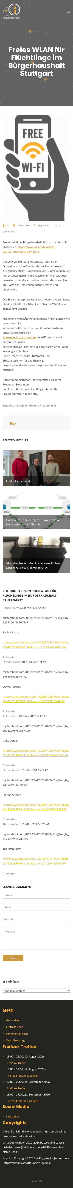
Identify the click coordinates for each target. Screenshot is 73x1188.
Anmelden (12, 1020)
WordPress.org (15, 1040)
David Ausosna (12, 661)
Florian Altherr (12, 770)
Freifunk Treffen (19, 1046)
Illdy (40, 1181)
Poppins (8, 1158)
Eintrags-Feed (14, 1026)
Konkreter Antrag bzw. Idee (19, 337)
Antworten (9, 657)
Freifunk (34, 405)
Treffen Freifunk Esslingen (22, 1075)
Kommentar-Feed (17, 1033)
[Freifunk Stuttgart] (11, 11)
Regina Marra (11, 607)
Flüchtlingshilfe (18, 405)
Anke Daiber (10, 716)
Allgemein (43, 225)
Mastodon (12, 1116)
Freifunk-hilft (48, 405)
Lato (5, 1142)
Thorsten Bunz (12, 824)
